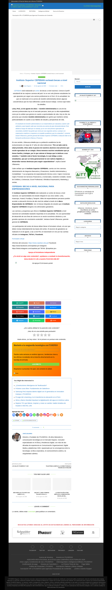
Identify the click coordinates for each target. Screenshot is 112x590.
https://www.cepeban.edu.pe (38, 243)
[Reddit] (20, 414)
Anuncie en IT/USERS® (64, 557)
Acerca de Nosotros (58, 11)
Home (14, 11)
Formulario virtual (18, 239)
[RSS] (41, 414)
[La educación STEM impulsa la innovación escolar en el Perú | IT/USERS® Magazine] (62, 484)
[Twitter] (90, 1)
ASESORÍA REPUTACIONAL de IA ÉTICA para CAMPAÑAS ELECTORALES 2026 (56, 559)
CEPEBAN (17, 91)
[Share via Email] (51, 427)
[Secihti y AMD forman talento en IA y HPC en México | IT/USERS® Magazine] (41, 484)
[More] (61, 414)
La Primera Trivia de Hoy (69, 564)
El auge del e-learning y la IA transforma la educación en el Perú (37, 397)
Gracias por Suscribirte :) (49, 564)
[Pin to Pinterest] (49, 427)
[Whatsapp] (34, 414)
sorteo (37, 91)
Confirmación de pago (30, 564)
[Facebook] (88, 1)
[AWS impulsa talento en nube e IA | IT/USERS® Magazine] (21, 484)
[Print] (54, 414)
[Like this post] (44, 427)
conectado (31, 511)
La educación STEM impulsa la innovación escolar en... (62, 494)
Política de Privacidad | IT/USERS (41, 566)
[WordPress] (37, 414)
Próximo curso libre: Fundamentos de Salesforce (32, 388)
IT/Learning (27, 73)
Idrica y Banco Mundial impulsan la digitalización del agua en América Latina (42, 400)
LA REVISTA (21, 11)
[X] (17, 414)
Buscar (77, 79)
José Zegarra (27, 433)
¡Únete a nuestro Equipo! (83, 569)
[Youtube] (98, 1)
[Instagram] (92, 1)
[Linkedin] (96, 1)
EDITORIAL (32, 11)
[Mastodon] (30, 414)
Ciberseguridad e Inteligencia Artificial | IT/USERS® (74, 562)
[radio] (34, 335)
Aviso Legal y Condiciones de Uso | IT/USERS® (36, 562)
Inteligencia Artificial (43, 11)
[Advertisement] (88, 280)
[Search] (97, 20)
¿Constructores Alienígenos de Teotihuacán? (31, 385)
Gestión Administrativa (30, 420)
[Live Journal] (58, 414)
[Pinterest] (94, 1)
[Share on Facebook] (46, 427)
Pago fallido (86, 564)
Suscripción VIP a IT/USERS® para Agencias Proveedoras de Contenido (32, 15)
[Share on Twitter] (47, 427)
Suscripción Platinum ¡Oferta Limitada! (69, 566)
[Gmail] (51, 414)
